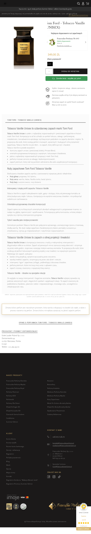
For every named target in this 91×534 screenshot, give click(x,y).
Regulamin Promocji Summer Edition (19, 484)
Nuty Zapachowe (53, 399)
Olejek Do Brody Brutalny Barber (58, 407)
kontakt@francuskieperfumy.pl (63, 443)
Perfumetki (10, 399)
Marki (8, 465)
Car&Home (10, 418)
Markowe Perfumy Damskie (56, 392)
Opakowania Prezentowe (56, 411)
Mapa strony (10, 472)
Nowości (50, 381)
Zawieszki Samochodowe (15, 414)
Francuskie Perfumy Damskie (16, 381)
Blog (7, 461)
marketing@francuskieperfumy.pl (64, 445)
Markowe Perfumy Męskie (56, 396)
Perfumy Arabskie (53, 388)
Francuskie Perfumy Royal (15, 388)
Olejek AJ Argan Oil (13, 407)
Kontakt (9, 476)
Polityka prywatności (13, 457)
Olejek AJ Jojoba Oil (13, 411)
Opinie (8, 469)
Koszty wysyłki (11, 443)
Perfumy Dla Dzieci (13, 403)
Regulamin (10, 454)
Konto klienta (11, 439)
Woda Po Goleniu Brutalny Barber (59, 403)
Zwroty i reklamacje (13, 450)
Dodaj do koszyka (70, 71)
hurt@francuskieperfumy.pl (62, 466)
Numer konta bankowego (15, 446)
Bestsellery (51, 384)
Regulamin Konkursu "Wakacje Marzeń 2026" (22, 480)
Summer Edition (12, 422)
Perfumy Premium (12, 392)
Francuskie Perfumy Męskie (15, 384)
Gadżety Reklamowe (54, 414)
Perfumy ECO (11, 396)
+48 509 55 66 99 (71, 13)
